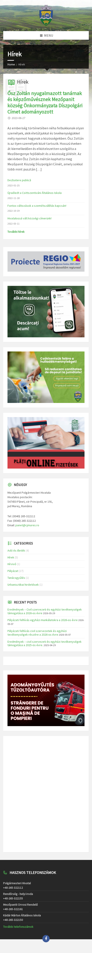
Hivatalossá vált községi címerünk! (29, 218)
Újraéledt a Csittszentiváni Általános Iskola (34, 193)
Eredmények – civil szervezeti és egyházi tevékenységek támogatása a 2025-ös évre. (44, 643)
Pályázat (12, 571)
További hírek (16, 232)
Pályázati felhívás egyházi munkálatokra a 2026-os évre (42, 620)
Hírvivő (11, 564)
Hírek (22, 81)
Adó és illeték (16, 550)
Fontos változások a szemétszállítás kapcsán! (36, 206)
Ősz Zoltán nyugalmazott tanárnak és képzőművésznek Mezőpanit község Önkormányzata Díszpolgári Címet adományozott (45, 102)
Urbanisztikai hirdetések (23, 585)
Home (11, 64)
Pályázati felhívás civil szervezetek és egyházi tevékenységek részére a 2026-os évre (37, 632)
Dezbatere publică (19, 180)
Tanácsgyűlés (16, 578)
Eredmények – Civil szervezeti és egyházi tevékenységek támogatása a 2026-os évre (44, 611)
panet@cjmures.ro (27, 525)
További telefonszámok (18, 927)
